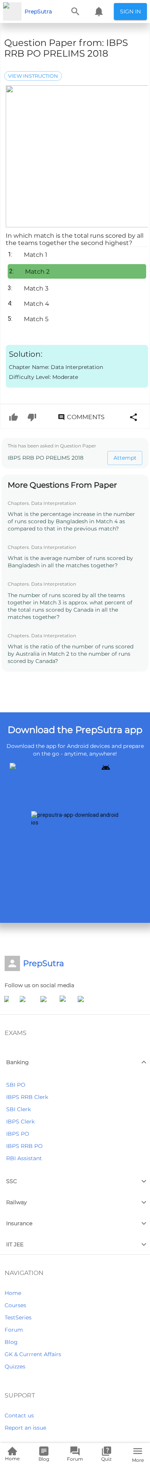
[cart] (98, 11)
